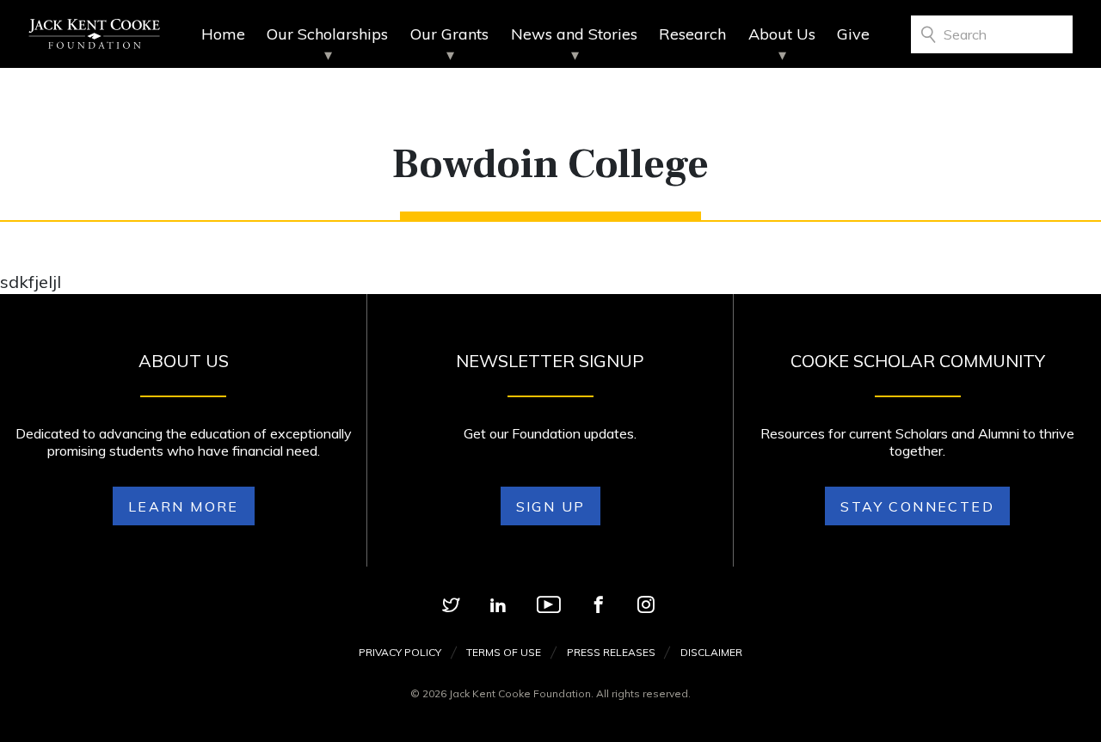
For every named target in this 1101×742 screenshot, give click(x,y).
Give (853, 34)
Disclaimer (711, 652)
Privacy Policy (400, 652)
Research (692, 34)
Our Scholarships (327, 34)
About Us (781, 34)
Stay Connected (917, 506)
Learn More (183, 506)
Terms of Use (503, 652)
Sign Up (551, 506)
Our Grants (449, 34)
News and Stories (574, 34)
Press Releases (611, 652)
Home (223, 34)
